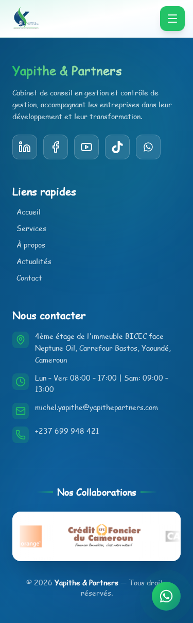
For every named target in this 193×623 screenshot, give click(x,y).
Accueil (28, 212)
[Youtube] (86, 147)
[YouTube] (117, 147)
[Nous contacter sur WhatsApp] (166, 596)
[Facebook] (55, 147)
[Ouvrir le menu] (172, 18)
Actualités (33, 261)
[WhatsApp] (148, 147)
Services (31, 228)
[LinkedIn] (24, 147)
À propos (30, 245)
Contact (29, 278)
